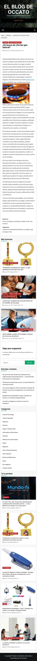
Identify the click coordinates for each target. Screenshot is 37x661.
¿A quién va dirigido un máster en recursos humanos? (15, 402)
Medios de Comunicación (10, 439)
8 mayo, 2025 (12, 272)
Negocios (5, 446)
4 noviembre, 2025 (13, 508)
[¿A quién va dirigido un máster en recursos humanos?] (18, 629)
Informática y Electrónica (10, 432)
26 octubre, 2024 (13, 647)
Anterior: (18, 221)
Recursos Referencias (9, 457)
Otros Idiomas (7, 454)
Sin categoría (6, 464)
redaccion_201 (7, 305)
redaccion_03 (7, 338)
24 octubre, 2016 (17, 50)
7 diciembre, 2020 (16, 338)
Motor (4, 443)
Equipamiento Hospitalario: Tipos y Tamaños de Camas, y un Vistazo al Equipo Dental (17, 397)
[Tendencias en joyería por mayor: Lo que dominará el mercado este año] (18, 253)
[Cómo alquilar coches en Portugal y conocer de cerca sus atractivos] (18, 320)
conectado (19, 352)
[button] (3, 30)
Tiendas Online (13, 263)
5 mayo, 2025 (12, 578)
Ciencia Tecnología (8, 414)
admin (5, 272)
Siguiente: (18, 229)
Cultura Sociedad (7, 329)
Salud (4, 461)
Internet (5, 436)
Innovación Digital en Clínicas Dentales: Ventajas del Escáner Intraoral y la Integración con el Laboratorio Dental (18, 390)
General (5, 42)
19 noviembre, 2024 (14, 612)
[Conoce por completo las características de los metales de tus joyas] (18, 287)
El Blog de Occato (18, 9)
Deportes (5, 421)
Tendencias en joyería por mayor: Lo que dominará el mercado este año (18, 383)
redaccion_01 (7, 50)
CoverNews (13, 658)
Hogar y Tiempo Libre (15, 42)
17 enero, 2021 (16, 305)
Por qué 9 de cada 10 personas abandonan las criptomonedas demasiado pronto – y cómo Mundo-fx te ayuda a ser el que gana (18, 377)
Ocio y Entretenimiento (9, 296)
